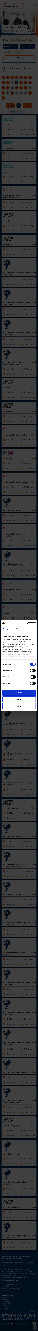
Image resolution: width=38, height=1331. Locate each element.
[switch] (33, 670)
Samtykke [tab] (6, 629)
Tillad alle (19, 692)
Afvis (19, 706)
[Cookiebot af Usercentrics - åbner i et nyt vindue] (27, 623)
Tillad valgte (19, 699)
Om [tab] (31, 629)
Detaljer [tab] (19, 629)
